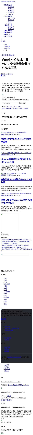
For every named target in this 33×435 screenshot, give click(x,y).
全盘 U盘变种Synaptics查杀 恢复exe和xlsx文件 (16, 239)
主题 (5, 288)
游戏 (5, 295)
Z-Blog (10, 21)
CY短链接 (7, 337)
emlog (10, 23)
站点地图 (7, 347)
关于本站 (7, 326)
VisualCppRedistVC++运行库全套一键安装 (15, 245)
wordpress (26, 385)
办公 (11, 106)
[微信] (3, 319)
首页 (5, 44)
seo (5, 303)
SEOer (8, 34)
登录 (4, 41)
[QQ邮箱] (5, 319)
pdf (7, 106)
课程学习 (11, 12)
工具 (15, 106)
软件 (19, 106)
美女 (5, 290)
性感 (5, 301)
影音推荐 (9, 32)
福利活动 (11, 29)
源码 (5, 278)
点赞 (21, 108)
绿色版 (6, 297)
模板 (5, 286)
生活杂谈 (9, 36)
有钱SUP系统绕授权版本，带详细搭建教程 (16, 241)
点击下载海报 (6, 400)
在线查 (6, 339)
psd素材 (10, 14)
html (5, 304)
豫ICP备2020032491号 (14, 357)
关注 (7, 367)
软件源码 (11, 10)
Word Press (11, 18)
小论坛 (8, 369)
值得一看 (9, 25)
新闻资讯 (11, 27)
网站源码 (11, 9)
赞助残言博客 (8, 330)
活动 (5, 293)
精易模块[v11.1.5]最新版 (9, 243)
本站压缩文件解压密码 (11, 328)
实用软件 (11, 7)
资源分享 (9, 5)
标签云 (6, 349)
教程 (5, 299)
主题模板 (9, 16)
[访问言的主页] (10, 231)
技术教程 (9, 31)
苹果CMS (11, 20)
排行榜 (6, 351)
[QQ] (2, 319)
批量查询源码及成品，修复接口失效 (13, 247)
